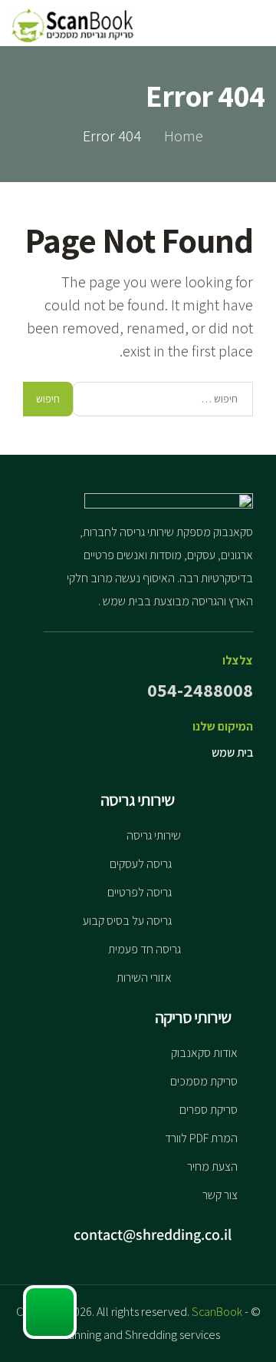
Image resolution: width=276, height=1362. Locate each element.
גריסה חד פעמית (144, 949)
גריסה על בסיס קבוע (127, 921)
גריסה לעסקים (141, 864)
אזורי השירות (144, 977)
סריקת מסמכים (204, 1081)
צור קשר (220, 1195)
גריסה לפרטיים (139, 892)
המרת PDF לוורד (201, 1138)
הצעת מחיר (212, 1166)
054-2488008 (200, 690)
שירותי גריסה (154, 835)
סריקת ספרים (208, 1110)
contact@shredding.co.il (154, 1234)
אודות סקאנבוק (204, 1053)
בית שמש (232, 752)
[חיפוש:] (163, 399)
